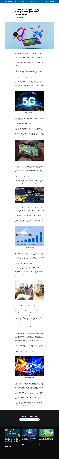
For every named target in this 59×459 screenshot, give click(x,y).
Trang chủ (14, 1)
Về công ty (19, 1)
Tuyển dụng (32, 1)
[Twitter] (48, 1)
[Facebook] (46, 1)
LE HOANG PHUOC (20, 17)
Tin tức (28, 1)
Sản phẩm (23, 1)
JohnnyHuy (42, 444)
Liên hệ (37, 1)
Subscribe (51, 1)
